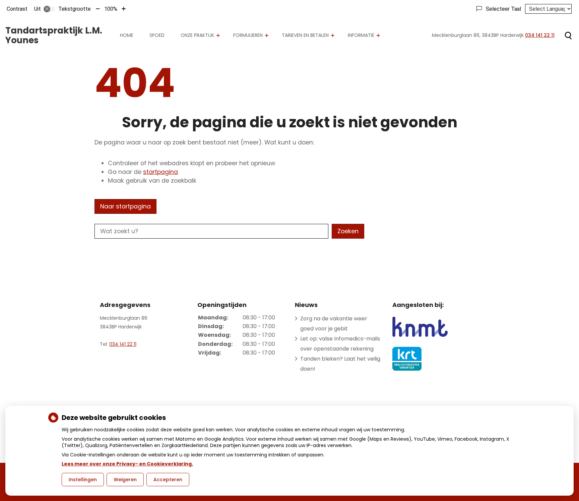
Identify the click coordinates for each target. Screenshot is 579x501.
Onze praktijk (197, 35)
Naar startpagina (125, 206)
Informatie (361, 35)
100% (110, 9)
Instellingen (83, 479)
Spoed (157, 35)
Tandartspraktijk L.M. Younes (53, 35)
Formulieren (248, 35)
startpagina (160, 172)
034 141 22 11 (122, 344)
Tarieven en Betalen (305, 35)
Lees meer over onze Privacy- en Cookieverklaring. (127, 463)
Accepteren (167, 479)
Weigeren (125, 479)
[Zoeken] (568, 35)
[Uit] (49, 9)
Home (126, 35)
